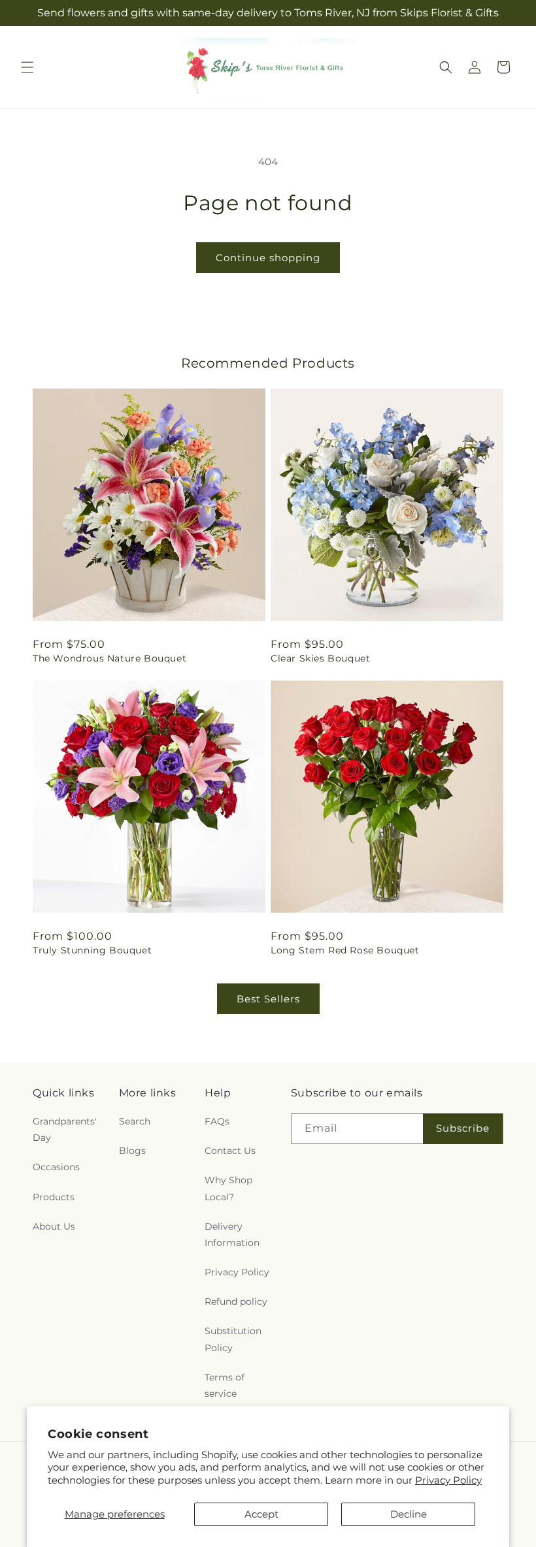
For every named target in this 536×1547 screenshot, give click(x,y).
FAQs (217, 1121)
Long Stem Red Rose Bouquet (345, 950)
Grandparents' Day (65, 1129)
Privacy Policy (448, 1480)
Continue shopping (268, 257)
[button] (27, 67)
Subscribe (463, 1128)
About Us (54, 1226)
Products (54, 1197)
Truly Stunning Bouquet (92, 950)
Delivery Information (232, 1234)
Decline (408, 1514)
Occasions (56, 1167)
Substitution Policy (233, 1339)
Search (134, 1121)
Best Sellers (268, 999)
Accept (261, 1514)
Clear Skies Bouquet (320, 658)
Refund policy (236, 1301)
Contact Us (230, 1150)
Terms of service (224, 1385)
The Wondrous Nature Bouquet (109, 658)
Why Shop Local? (228, 1188)
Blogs (132, 1150)
